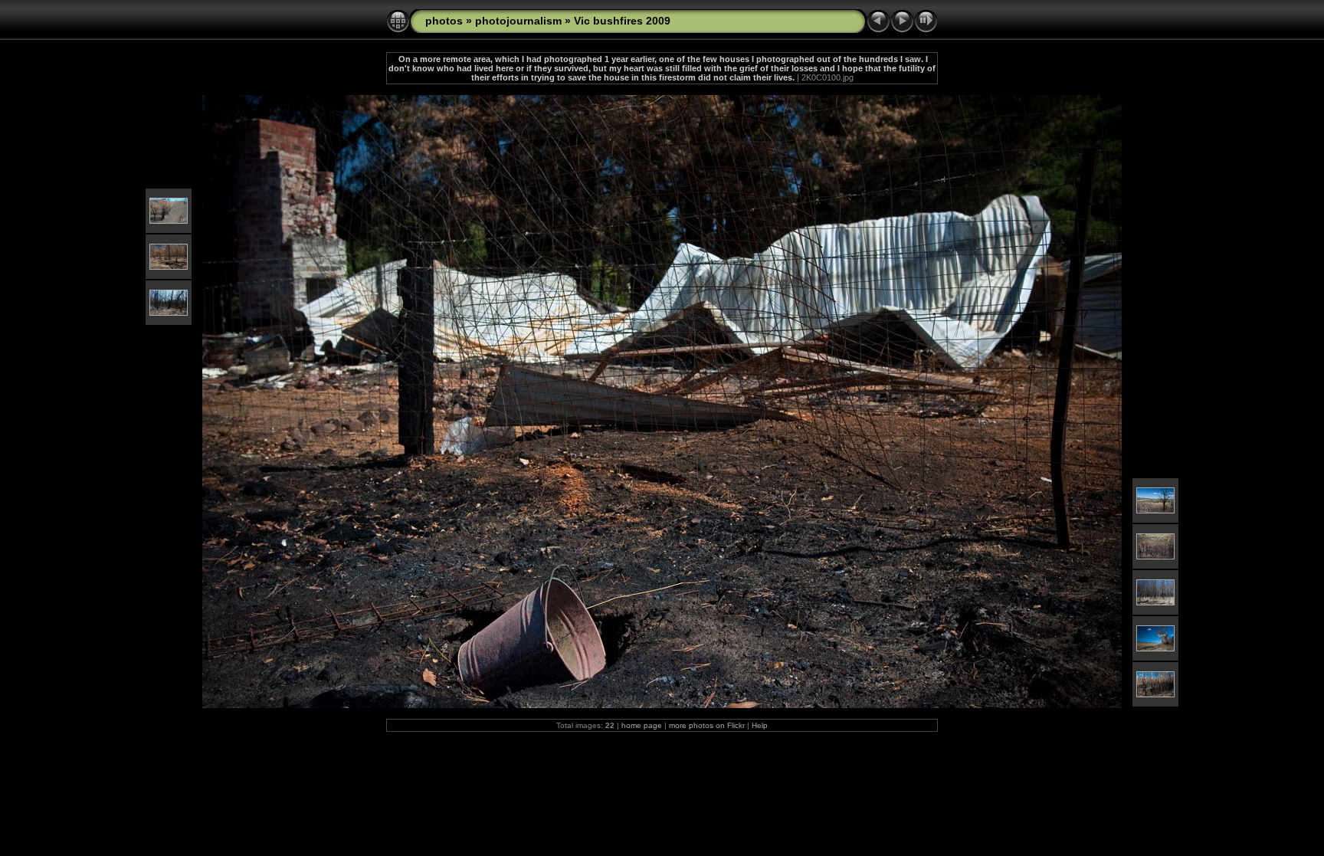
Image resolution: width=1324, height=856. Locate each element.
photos (444, 21)
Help (760, 725)
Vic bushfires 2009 (622, 21)
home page (641, 725)
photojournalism (518, 21)
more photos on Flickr (707, 725)
